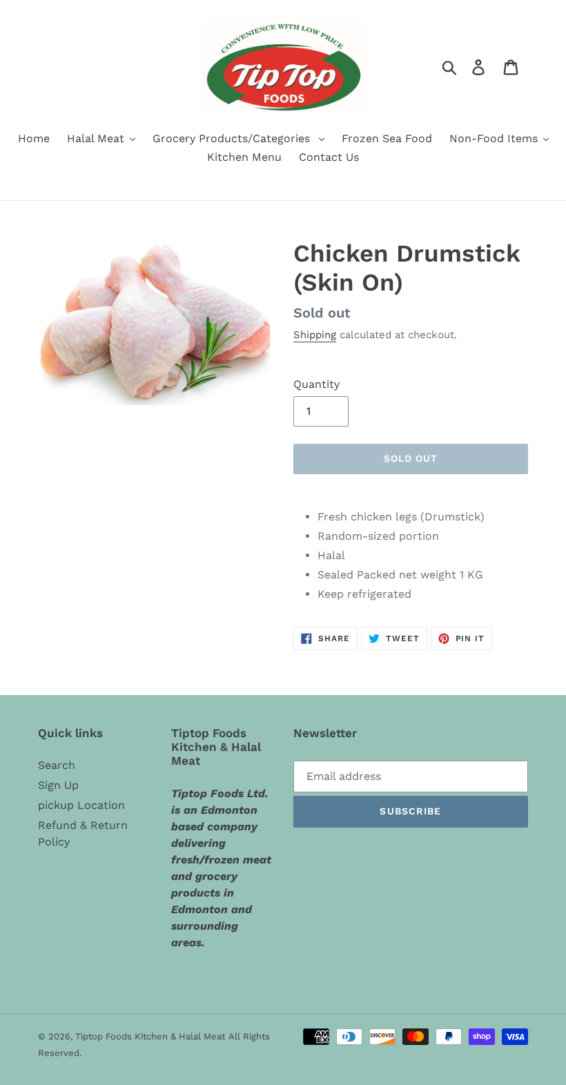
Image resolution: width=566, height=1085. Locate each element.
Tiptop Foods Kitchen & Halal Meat (150, 1036)
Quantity (316, 384)
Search (56, 765)
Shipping (314, 335)
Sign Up (58, 785)
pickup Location (81, 805)
